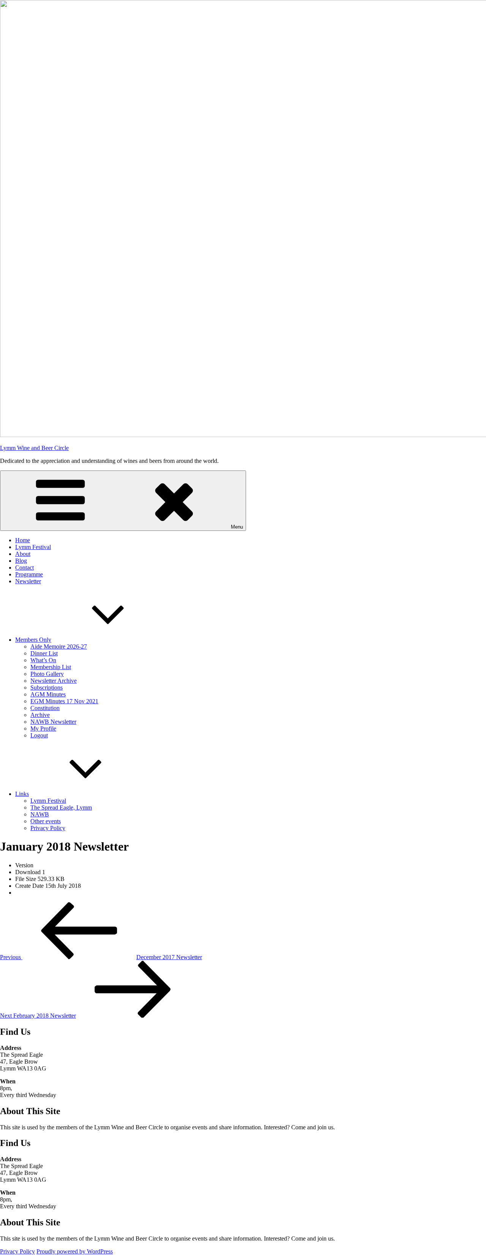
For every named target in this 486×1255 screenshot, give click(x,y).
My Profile (43, 728)
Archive (40, 715)
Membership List (50, 667)
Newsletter (28, 581)
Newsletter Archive (53, 680)
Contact (24, 567)
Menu (237, 527)
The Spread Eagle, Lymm (61, 807)
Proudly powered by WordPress (74, 1251)
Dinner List (44, 653)
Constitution (45, 708)
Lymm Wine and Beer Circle (34, 448)
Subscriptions (46, 687)
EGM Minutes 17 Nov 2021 (64, 701)
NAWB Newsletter (53, 721)
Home (22, 540)
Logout (39, 735)
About (22, 554)
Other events (45, 821)
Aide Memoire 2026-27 (58, 646)
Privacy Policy (47, 828)
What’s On (43, 660)
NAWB (39, 814)
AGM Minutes (48, 694)
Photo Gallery (47, 674)
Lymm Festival (33, 547)
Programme (29, 574)
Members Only (33, 639)
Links (22, 794)
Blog (21, 560)
